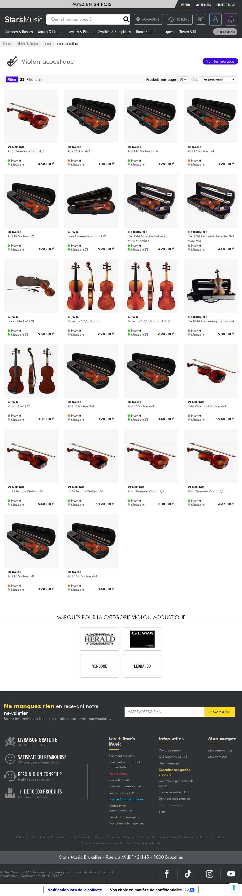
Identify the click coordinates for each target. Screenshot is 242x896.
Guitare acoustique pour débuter (102, 843)
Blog (162, 811)
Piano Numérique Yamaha (144, 843)
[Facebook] (166, 874)
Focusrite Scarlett (170, 837)
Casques (167, 31)
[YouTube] (231, 874)
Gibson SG (102, 837)
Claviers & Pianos (80, 31)
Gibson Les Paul (26, 837)
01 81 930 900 (40, 779)
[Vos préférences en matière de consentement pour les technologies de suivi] (233, 887)
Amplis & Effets (50, 31)
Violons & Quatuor (28, 43)
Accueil (7, 43)
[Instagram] (209, 874)
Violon (48, 43)
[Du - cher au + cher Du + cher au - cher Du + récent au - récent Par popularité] (217, 79)
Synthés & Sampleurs (115, 31)
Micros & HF (188, 31)
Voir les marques (220, 61)
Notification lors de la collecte (75, 889)
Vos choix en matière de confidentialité (146, 889)
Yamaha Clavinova (124, 837)
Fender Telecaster (80, 837)
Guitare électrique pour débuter (205, 837)
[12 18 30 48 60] (182, 79)
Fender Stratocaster (53, 837)
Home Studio (146, 31)
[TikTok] (188, 874)
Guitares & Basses (19, 31)
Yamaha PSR (147, 837)
